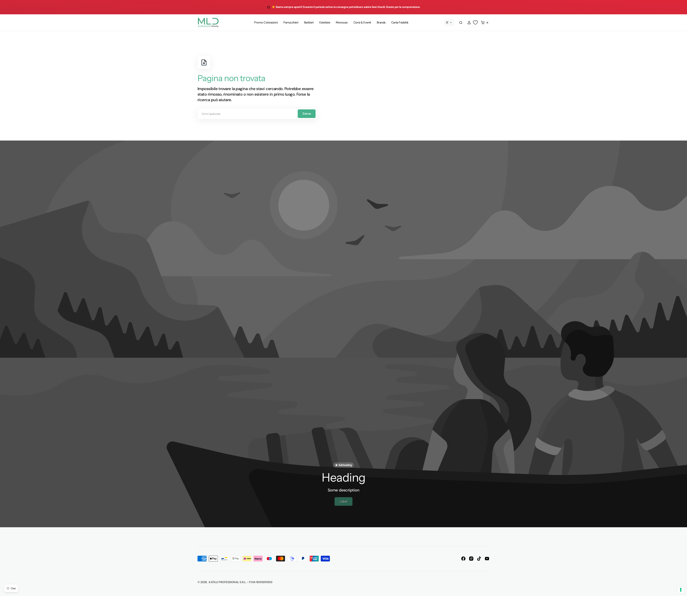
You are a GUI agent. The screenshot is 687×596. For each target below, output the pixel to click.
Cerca (307, 113)
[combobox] (257, 113)
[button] (461, 22)
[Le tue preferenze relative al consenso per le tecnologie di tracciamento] (680, 589)
